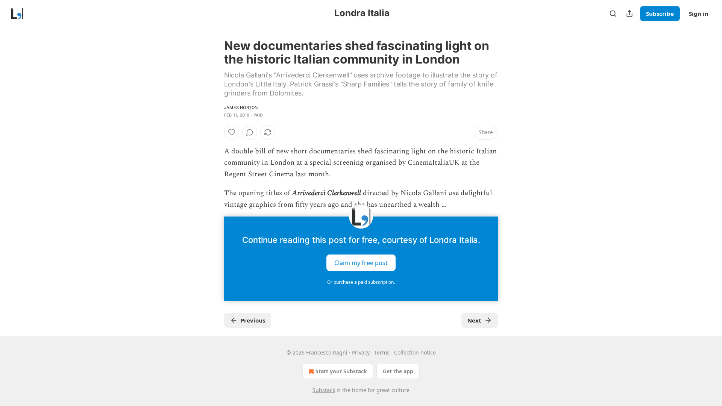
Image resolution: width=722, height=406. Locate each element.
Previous (253, 320)
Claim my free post (361, 263)
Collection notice (415, 352)
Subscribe (660, 13)
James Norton (241, 107)
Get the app (398, 371)
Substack (323, 390)
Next (474, 320)
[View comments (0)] (249, 132)
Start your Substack (341, 371)
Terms (382, 352)
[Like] (231, 132)
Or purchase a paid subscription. (361, 282)
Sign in (698, 13)
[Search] (612, 13)
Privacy (361, 352)
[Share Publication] (629, 13)
